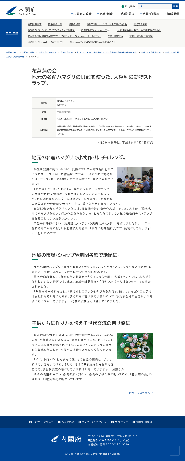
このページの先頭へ (138, 393)
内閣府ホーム (11, 53)
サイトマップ (121, 422)
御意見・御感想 (144, 422)
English (130, 6)
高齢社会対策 (55, 24)
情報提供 (173, 13)
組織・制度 (106, 13)
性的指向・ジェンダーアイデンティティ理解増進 (51, 30)
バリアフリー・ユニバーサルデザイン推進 (107, 24)
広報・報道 (128, 13)
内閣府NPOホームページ (94, 30)
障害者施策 (74, 24)
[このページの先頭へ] (174, 450)
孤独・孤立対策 (115, 36)
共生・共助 (12, 33)
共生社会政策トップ (47, 53)
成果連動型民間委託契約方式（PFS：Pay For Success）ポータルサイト (64, 36)
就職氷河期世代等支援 (141, 36)
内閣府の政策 (82, 13)
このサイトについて (43, 422)
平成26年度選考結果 (151, 53)
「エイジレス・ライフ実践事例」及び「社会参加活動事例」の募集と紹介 (107, 53)
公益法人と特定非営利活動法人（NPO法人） (92, 42)
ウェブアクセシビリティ (94, 422)
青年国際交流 (34, 24)
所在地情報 (68, 422)
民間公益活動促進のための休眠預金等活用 (139, 30)
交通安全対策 (140, 24)
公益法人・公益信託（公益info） (43, 42)
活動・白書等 (151, 13)
